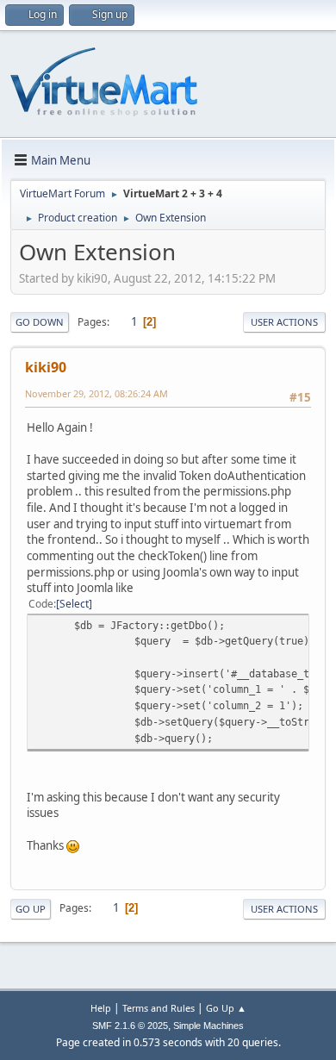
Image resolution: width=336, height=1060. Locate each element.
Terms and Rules (158, 1007)
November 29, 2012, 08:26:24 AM (96, 393)
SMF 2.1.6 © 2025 (130, 1025)
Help (100, 1007)
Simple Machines (208, 1025)
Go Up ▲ (226, 1007)
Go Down (40, 321)
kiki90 (45, 367)
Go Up (31, 908)
